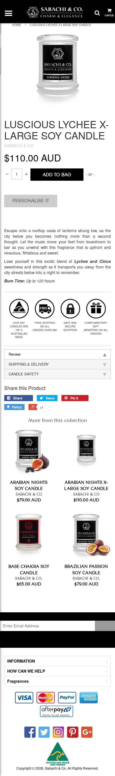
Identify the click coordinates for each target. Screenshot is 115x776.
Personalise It (31, 200)
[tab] (57, 354)
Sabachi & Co (55, 768)
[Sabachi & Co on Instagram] (58, 732)
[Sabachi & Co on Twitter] (44, 732)
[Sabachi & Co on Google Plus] (87, 732)
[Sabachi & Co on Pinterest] (72, 732)
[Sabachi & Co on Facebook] (30, 732)
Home (16, 25)
